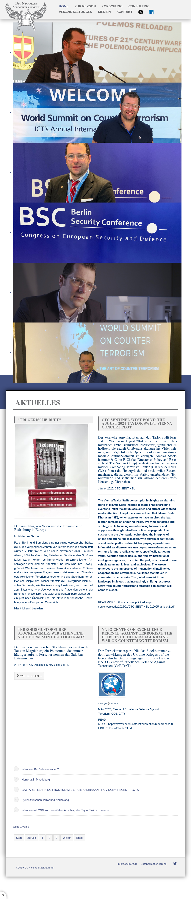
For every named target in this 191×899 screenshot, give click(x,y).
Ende (79, 837)
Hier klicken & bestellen (28, 608)
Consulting (139, 6)
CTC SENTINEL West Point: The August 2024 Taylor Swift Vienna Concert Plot (137, 423)
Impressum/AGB (127, 864)
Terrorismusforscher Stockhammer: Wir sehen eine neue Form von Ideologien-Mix (51, 633)
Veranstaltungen (75, 12)
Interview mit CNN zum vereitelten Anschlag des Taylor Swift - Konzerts (65, 810)
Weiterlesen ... (31, 675)
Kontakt (125, 12)
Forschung (112, 6)
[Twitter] (175, 863)
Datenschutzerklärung (154, 864)
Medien (104, 12)
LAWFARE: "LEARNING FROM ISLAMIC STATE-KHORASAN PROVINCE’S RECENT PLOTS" (81, 789)
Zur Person (85, 6)
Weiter (67, 837)
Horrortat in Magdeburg (36, 779)
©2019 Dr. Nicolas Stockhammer (35, 867)
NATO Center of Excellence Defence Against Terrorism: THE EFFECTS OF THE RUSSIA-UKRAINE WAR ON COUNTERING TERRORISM (137, 635)
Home (64, 6)
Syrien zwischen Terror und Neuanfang (45, 799)
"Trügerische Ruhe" (39, 419)
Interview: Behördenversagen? (40, 769)
